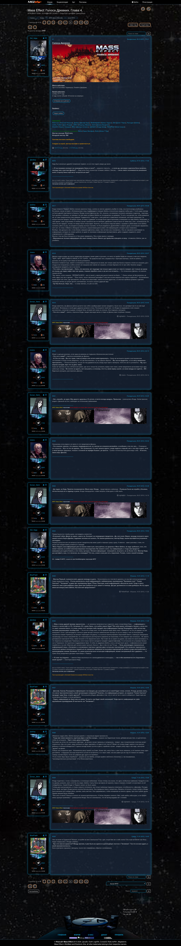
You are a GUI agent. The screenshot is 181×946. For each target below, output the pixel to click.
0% (34, 65)
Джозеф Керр (84, 123)
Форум (49, 2)
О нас (90, 935)
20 (60, 22)
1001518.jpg (58, 148)
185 (43, 70)
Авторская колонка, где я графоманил (63, 184)
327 (54, 688)
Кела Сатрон (120, 127)
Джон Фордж (67, 125)
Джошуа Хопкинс (82, 127)
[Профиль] (43, 38)
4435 (43, 65)
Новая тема (132, 25)
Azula (97, 131)
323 (54, 486)
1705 (43, 330)
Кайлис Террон (106, 123)
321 (54, 396)
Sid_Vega (33, 38)
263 (43, 285)
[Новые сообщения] (143, 8)
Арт (73, 2)
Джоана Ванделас (103, 125)
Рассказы (83, 2)
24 (81, 22)
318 (54, 253)
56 (43, 335)
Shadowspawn (95, 123)
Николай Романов (66, 123)
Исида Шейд (101, 127)
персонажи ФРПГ (91, 559)
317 (54, 206)
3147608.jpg (73, 148)
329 (54, 778)
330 (54, 836)
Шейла (136, 123)
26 (30, 27)
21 (65, 22)
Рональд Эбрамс (84, 125)
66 (43, 608)
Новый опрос (145, 25)
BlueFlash (34, 575)
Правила (119, 935)
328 (54, 733)
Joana (94, 125)
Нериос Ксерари (64, 127)
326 (54, 621)
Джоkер (76, 123)
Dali (114, 123)
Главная (62, 935)
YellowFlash (111, 127)
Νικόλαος (55, 123)
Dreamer (55, 127)
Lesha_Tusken (57, 125)
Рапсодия (130, 123)
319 (54, 303)
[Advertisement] (126, 897)
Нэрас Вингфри (88, 131)
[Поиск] (148, 8)
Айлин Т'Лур (104, 131)
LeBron (75, 125)
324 (54, 531)
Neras (80, 131)
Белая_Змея (35, 301)
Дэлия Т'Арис (120, 123)
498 (42, 216)
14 (43, 221)
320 (54, 351)
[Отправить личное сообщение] (46, 38)
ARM (43, 31)
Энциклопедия (62, 2)
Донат (104, 935)
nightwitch (92, 127)
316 (54, 161)
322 (54, 441)
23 (76, 22)
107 (43, 185)
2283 (43, 180)
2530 (43, 602)
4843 (43, 280)
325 (54, 576)
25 (86, 22)
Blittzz (74, 127)
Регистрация (147, 2)
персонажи (66, 322)
